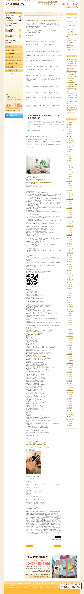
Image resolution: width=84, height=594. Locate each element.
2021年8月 (69, 257)
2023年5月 (69, 210)
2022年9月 (69, 228)
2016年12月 (70, 360)
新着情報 (69, 47)
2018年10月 (70, 311)
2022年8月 (69, 230)
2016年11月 (70, 363)
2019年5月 (69, 302)
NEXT (57, 546)
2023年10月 (70, 199)
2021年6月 (69, 262)
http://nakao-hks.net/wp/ (34, 334)
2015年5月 (69, 403)
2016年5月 (69, 376)
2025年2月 (69, 163)
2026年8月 (69, 122)
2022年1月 (69, 246)
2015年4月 (69, 405)
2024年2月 (69, 190)
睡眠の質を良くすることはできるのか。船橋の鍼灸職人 (41, 20)
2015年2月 (69, 410)
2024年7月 (69, 178)
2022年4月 (69, 239)
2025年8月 (69, 149)
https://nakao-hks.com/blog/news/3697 (36, 356)
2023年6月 (69, 208)
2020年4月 (69, 293)
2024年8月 (69, 176)
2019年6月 (69, 300)
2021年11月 (70, 250)
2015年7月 (69, 399)
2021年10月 (70, 253)
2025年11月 (70, 143)
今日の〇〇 (69, 38)
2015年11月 (70, 390)
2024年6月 (69, 181)
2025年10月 (70, 145)
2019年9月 (69, 298)
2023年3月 (69, 214)
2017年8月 (69, 342)
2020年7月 (69, 286)
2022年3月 (69, 241)
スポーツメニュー (55, 583)
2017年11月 (70, 336)
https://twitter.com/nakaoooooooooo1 (35, 179)
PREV (29, 546)
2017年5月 (69, 349)
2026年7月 (69, 125)
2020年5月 (69, 291)
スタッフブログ (71, 29)
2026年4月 (69, 131)
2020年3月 (69, 295)
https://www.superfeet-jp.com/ (33, 373)
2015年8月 (69, 396)
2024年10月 (70, 172)
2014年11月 (70, 417)
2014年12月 (70, 414)
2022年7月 (69, 232)
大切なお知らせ (71, 42)
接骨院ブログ (70, 45)
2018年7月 (69, 318)
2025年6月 (69, 154)
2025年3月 (69, 160)
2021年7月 (69, 259)
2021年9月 (69, 255)
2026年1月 (69, 138)
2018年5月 (69, 322)
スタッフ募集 (70, 32)
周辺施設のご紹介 (71, 40)
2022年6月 (69, 235)
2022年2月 (69, 244)
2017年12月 (70, 333)
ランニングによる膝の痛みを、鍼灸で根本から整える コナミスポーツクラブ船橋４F (72, 88)
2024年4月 (69, 185)
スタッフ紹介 (13, 583)
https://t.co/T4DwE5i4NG (32, 27)
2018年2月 (69, 329)
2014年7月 (69, 426)
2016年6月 (69, 374)
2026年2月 (69, 136)
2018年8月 (69, 315)
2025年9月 (69, 147)
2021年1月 (69, 273)
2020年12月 (70, 275)
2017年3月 (69, 354)
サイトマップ (13, 585)
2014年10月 (70, 419)
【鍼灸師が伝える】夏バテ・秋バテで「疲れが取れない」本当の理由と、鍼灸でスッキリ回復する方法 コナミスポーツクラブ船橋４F (72, 76)
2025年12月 (70, 140)
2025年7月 (69, 151)
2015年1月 (69, 412)
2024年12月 (70, 167)
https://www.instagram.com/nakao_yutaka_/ (37, 188)
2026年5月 (69, 129)
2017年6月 (69, 347)
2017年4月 (69, 351)
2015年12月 (70, 387)
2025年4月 (69, 158)
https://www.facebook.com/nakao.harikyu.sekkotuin (39, 182)
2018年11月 (70, 309)
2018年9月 (69, 313)
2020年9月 (69, 282)
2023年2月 (69, 217)
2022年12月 (70, 221)
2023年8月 (69, 203)
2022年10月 (70, 226)
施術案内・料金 (22, 583)
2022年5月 (69, 237)
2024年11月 (70, 169)
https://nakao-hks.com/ (31, 185)
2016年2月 (69, 383)
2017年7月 (69, 345)
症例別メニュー (31, 583)
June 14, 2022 (41, 32)
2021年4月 (69, 266)
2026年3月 (69, 133)
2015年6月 (69, 401)
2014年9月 (69, 421)
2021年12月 (70, 248)
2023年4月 (69, 212)
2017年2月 (69, 356)
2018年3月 (69, 327)
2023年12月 (70, 194)
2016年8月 (69, 369)
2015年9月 (69, 394)
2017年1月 (69, 358)
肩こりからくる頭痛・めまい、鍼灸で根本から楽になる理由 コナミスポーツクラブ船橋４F (72, 109)
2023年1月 (69, 219)
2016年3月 (69, 381)
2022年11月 (70, 223)
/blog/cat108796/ (30, 309)
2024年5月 (69, 183)
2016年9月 (69, 367)
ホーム (7, 583)
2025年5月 (69, 156)
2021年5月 (69, 264)
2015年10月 (70, 392)
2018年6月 (69, 320)
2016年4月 (69, 378)
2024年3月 (69, 187)
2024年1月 (69, 192)
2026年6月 (69, 127)
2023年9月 (69, 201)
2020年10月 (70, 280)
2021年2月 (69, 271)
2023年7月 (69, 205)
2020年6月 (69, 288)
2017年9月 (69, 340)
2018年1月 (69, 331)
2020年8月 (69, 284)
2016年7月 (69, 372)
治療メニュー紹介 (71, 49)
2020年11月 (70, 277)
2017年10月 (70, 338)
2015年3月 (69, 408)
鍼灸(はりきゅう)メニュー (43, 583)
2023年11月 (70, 196)
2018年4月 (69, 324)
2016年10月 (70, 365)
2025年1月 (69, 165)
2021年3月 (69, 268)
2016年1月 (69, 385)
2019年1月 (69, 304)
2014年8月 (69, 423)
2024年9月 (69, 174)
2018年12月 (70, 306)
